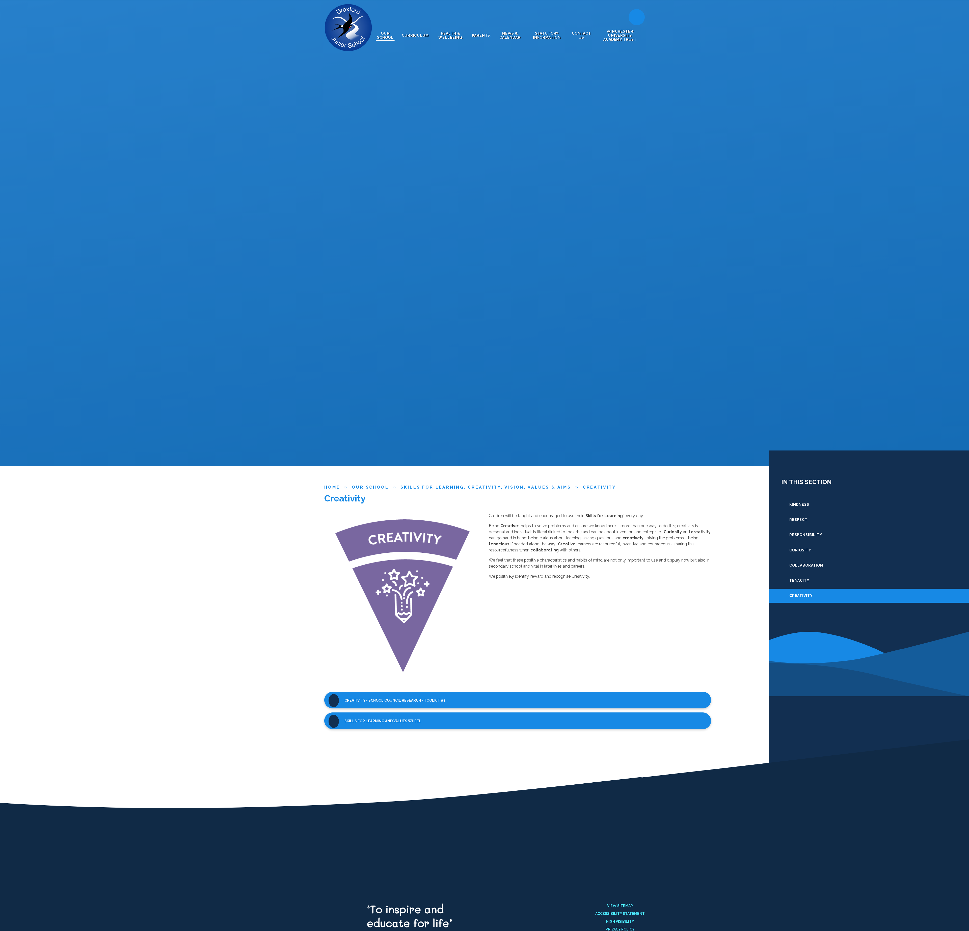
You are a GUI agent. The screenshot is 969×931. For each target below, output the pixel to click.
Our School (370, 487)
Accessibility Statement (620, 914)
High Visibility (620, 921)
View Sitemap (620, 906)
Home (332, 487)
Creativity (599, 487)
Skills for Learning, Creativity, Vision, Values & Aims (485, 487)
